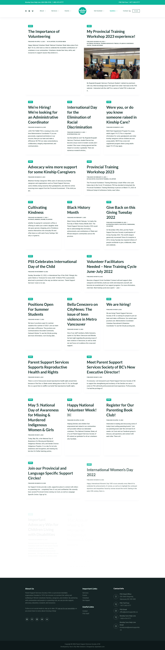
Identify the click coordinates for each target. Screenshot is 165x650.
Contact (125, 11)
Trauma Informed (97, 45)
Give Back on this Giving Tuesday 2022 (120, 212)
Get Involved (98, 11)
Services (54, 11)
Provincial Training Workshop (103, 43)
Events (67, 11)
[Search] (130, 11)
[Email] (42, 619)
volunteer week (61, 41)
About (42, 11)
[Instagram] (29, 11)
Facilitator (91, 179)
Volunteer (85, 598)
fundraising (131, 224)
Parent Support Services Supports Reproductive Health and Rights (48, 367)
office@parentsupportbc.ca (129, 612)
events (116, 224)
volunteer (52, 41)
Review (43, 219)
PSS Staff (85, 614)
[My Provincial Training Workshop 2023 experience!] (112, 63)
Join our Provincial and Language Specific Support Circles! (50, 472)
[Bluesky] (32, 11)
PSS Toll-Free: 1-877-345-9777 (129, 2)
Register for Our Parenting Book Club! (120, 410)
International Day (74, 134)
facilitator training (102, 179)
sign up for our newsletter (66, 608)
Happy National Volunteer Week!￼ (82, 410)
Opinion (90, 43)
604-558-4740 (46, 2)
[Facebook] (26, 11)
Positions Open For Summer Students (40, 309)
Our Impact (86, 600)
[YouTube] (37, 619)
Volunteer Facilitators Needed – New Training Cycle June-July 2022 (112, 266)
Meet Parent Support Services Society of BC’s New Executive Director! (111, 367)
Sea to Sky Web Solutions (78, 647)
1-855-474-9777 (57, 2)
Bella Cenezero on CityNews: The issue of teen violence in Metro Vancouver (82, 314)
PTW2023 (116, 43)
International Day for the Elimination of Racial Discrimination (82, 117)
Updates (112, 11)
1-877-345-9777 (125, 605)
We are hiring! (118, 304)
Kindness (37, 219)
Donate (136, 11)
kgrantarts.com (100, 647)
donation (111, 224)
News (30, 26)
